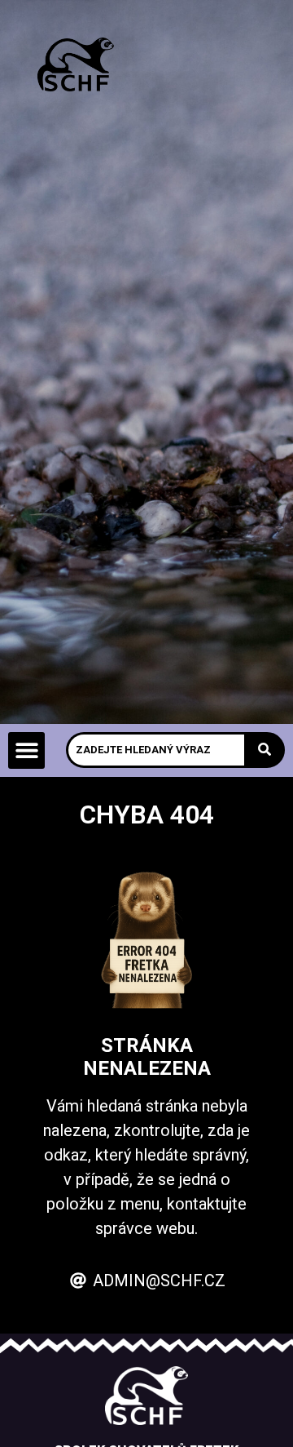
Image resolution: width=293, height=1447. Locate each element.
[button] (26, 750)
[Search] (264, 750)
